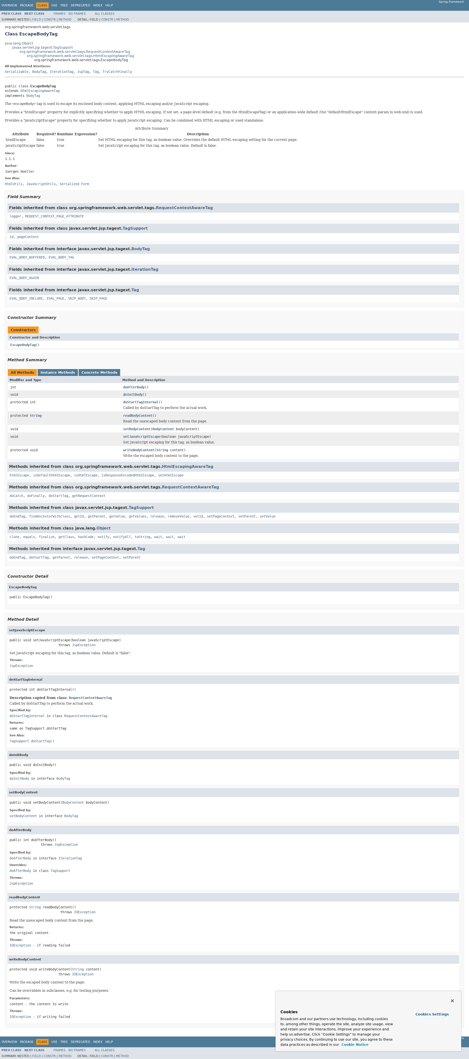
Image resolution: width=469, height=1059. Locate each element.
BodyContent (163, 429)
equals (29, 537)
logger (15, 216)
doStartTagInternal (140, 402)
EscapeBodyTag (23, 345)
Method (65, 19)
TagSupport (135, 228)
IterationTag (61, 72)
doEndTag (17, 516)
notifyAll (122, 537)
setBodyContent (136, 429)
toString (142, 537)
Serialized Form (74, 184)
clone (14, 537)
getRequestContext (88, 496)
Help (109, 5)
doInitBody (133, 394)
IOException (85, 912)
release (157, 516)
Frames (59, 13)
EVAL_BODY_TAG (61, 257)
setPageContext (220, 516)
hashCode (86, 537)
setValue (267, 516)
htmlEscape (19, 475)
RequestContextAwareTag (184, 207)
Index (97, 5)
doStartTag (58, 496)
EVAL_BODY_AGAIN (24, 278)
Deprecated (80, 5)
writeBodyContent (138, 450)
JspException (84, 645)
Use (54, 5)
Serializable (16, 72)
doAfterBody (134, 387)
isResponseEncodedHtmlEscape (127, 475)
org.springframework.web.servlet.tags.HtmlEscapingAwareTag (80, 56)
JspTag (83, 72)
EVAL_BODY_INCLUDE (26, 298)
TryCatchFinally (117, 72)
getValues (137, 516)
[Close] (452, 1000)
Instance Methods (58, 372)
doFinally (36, 496)
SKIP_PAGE (98, 298)
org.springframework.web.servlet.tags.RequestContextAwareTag (75, 52)
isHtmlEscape (85, 475)
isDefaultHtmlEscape (51, 475)
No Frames (77, 13)
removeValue (178, 516)
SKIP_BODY (77, 298)
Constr (50, 19)
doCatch (16, 496)
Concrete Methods (99, 372)
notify (103, 537)
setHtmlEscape (170, 475)
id (11, 237)
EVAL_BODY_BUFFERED (27, 257)
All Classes (105, 13)
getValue (117, 516)
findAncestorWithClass (49, 516)
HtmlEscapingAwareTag (40, 91)
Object (103, 528)
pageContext (28, 237)
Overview (9, 5)
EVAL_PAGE (55, 298)
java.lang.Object (19, 43)
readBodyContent (137, 415)
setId (198, 516)
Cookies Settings (432, 1014)
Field (36, 19)
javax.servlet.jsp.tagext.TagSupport (42, 47)
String (36, 415)
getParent (96, 516)
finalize (46, 537)
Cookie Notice (354, 1045)
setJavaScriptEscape (141, 437)
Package (26, 5)
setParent (247, 516)
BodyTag (39, 72)
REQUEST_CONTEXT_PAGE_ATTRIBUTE (54, 216)
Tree (64, 5)
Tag (96, 72)
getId (79, 516)
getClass (66, 537)
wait (158, 537)
